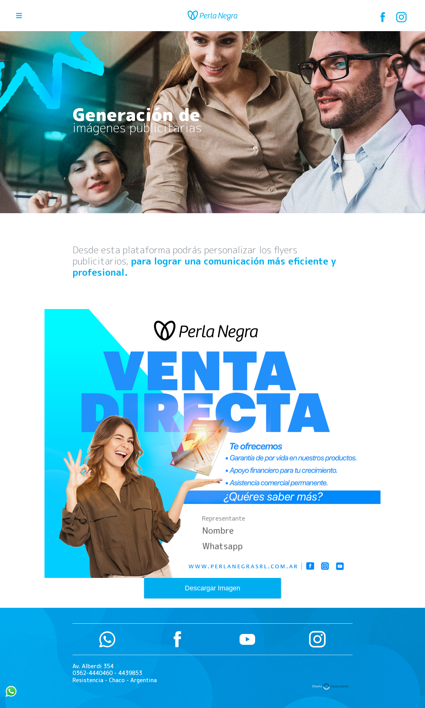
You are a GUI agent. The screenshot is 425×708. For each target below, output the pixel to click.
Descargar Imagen (212, 588)
